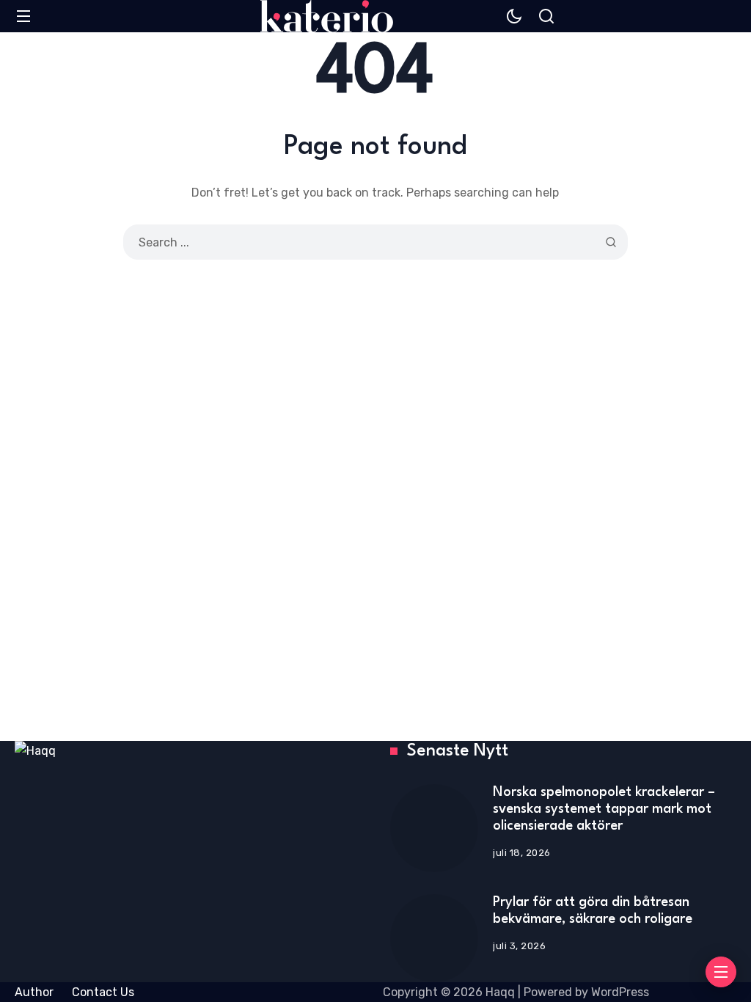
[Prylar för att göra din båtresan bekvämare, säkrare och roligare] (434, 938)
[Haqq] (326, 16)
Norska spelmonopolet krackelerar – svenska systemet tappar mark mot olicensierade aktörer (604, 809)
